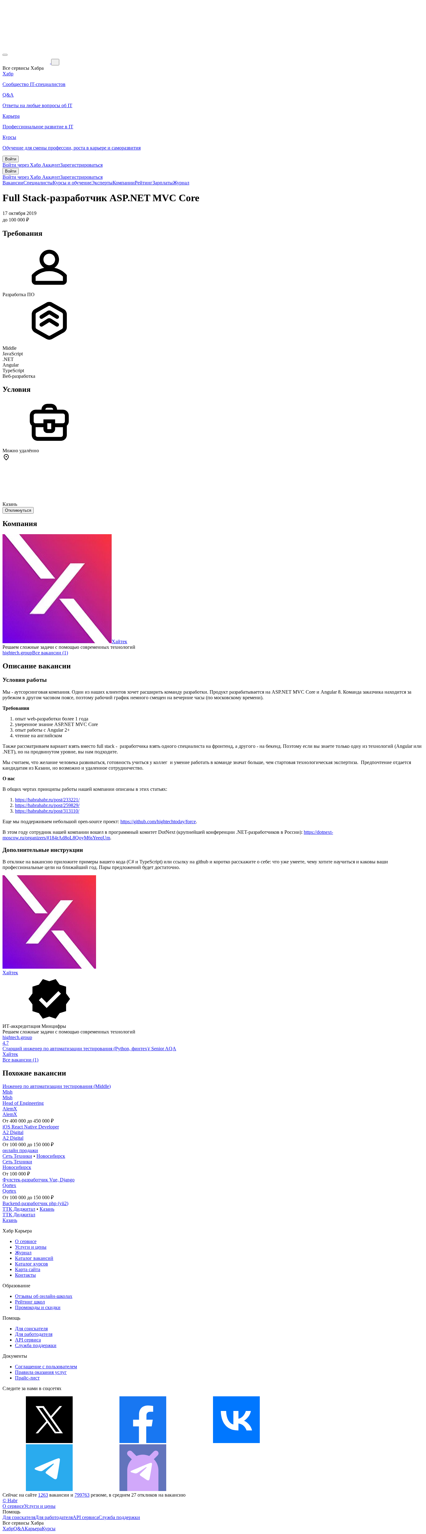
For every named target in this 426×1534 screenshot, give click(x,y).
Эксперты (102, 182)
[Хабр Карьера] (26, 61)
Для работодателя (33, 1334)
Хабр (7, 1528)
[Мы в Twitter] (49, 1441)
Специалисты (38, 182)
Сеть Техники (17, 1156)
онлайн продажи (20, 1150)
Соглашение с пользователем (46, 1366)
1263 (43, 1495)
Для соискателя (31, 1328)
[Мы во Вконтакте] (236, 1441)
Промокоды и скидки (38, 1307)
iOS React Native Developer (30, 1126)
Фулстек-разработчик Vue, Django (38, 1179)
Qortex (9, 1185)
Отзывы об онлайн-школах (43, 1296)
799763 (82, 1495)
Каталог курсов (31, 1263)
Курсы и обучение (72, 182)
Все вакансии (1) (50, 652)
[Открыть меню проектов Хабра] (4, 55)
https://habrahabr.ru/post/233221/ (47, 799)
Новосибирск (50, 1156)
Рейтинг (143, 182)
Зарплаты (162, 182)
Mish (7, 1092)
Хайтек (119, 641)
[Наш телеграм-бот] (143, 1489)
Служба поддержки (35, 1345)
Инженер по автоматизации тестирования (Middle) (56, 1086)
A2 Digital (12, 1132)
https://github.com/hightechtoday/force (158, 821)
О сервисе (25, 1241)
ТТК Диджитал (18, 1209)
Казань (47, 1209)
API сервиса (28, 1339)
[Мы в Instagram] (330, 1441)
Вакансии (12, 182)
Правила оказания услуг (41, 1372)
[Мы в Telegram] (49, 1489)
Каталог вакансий (34, 1258)
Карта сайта (27, 1269)
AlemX (9, 1108)
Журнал (181, 182)
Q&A (19, 1528)
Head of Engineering (23, 1103)
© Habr (9, 1500)
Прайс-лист (27, 1377)
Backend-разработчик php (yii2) (35, 1203)
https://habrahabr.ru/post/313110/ (47, 811)
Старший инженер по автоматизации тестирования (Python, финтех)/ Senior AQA (89, 1048)
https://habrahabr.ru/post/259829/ (47, 805)
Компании (124, 182)
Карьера (33, 1528)
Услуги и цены (30, 1247)
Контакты (25, 1275)
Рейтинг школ (30, 1301)
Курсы (49, 1528)
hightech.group (17, 652)
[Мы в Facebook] (143, 1441)
